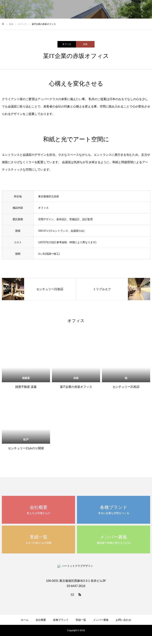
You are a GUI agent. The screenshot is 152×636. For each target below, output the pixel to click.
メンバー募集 (115, 9)
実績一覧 (81, 619)
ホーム (25, 619)
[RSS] (80, 594)
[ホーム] (3, 24)
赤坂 (85, 44)
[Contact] (72, 594)
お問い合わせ (137, 9)
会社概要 (41, 619)
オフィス (66, 44)
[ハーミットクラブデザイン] (49, 9)
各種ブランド (61, 619)
